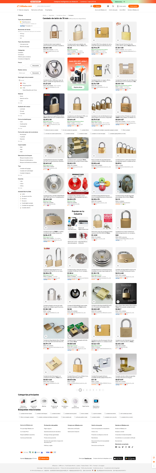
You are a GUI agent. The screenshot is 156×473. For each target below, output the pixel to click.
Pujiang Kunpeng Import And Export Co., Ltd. (126, 123)
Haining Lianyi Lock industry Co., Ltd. (100, 124)
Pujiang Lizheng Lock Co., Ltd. (74, 166)
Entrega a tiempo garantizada (51, 434)
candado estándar (70, 133)
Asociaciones (118, 441)
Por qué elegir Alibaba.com (27, 428)
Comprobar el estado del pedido (123, 434)
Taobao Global (84, 465)
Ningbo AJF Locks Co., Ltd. (50, 168)
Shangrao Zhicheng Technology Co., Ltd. (53, 347)
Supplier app (88, 458)
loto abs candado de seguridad (70, 130)
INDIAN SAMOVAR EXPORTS (123, 202)
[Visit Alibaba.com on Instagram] (126, 447)
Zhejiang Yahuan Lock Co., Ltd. (99, 52)
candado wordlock (56, 413)
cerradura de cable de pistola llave (53, 133)
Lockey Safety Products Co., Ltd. (75, 52)
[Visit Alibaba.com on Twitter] (123, 447)
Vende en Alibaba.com (120, 428)
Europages (101, 465)
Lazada (78, 465)
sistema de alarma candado (51, 130)
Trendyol (95, 465)
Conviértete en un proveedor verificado (125, 437)
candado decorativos (111, 413)
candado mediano (96, 417)
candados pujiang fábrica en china (118, 133)
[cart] (113, 6)
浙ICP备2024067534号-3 (119, 470)
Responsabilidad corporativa (27, 434)
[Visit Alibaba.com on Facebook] (116, 447)
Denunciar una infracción (97, 445)
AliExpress (54, 465)
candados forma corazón (127, 417)
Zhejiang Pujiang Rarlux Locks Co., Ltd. (101, 166)
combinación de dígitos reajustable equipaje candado (106, 130)
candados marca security (111, 417)
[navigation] (29, 203)
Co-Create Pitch (24, 431)
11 (99, 390)
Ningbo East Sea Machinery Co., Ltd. (76, 312)
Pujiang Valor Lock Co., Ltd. (98, 238)
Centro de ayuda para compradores (100, 428)
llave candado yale (67, 417)
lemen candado (84, 413)
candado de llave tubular (26, 413)
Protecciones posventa (50, 437)
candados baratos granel (70, 413)
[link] (154, 457)
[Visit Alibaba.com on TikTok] (132, 447)
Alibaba (44, 15)
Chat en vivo (94, 431)
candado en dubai (83, 133)
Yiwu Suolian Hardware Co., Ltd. (51, 87)
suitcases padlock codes (81, 417)
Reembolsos (94, 437)
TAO (91, 465)
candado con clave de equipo (98, 133)
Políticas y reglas (48, 445)
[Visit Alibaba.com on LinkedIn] (119, 447)
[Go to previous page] (77, 390)
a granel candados (97, 413)
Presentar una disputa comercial (99, 434)
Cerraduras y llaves (61, 15)
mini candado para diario (126, 413)
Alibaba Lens (28, 458)
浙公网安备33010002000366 (104, 470)
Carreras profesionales (26, 437)
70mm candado (126, 130)
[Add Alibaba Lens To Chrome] (43, 458)
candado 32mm (85, 130)
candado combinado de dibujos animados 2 (48, 417)
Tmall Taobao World (70, 465)
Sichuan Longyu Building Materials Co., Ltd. (126, 51)
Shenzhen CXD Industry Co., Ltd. (99, 87)
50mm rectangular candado (27, 417)
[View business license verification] (92, 470)
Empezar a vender (119, 431)
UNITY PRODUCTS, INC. (49, 204)
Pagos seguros (48, 428)
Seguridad (51, 15)
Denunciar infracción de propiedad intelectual (100, 441)
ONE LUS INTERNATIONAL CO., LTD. (125, 238)
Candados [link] (71, 15)
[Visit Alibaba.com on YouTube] (129, 447)
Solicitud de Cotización (73, 431)
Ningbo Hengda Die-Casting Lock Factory (77, 278)
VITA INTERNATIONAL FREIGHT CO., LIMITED (102, 383)
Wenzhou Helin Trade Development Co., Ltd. (102, 348)
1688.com (61, 465)
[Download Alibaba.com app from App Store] (118, 458)
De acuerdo (35, 65)
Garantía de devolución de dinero (52, 431)
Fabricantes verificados (74, 428)
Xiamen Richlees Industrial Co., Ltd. (124, 166)
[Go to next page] (103, 390)
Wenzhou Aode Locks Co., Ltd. (51, 51)
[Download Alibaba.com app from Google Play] (130, 458)
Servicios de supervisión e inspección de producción (53, 441)
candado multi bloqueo (42, 413)
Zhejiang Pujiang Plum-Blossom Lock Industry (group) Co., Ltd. (102, 312)
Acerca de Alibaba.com (26, 425)
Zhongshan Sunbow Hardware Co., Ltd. (101, 278)
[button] (91, 6)
